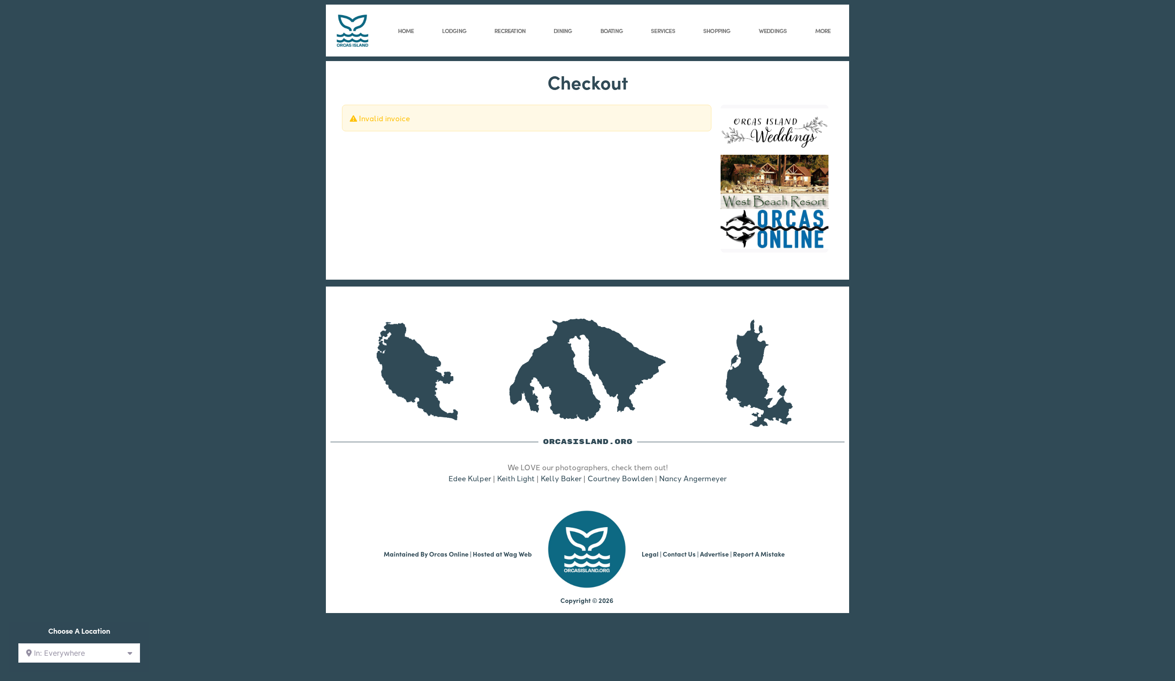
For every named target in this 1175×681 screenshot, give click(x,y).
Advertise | (716, 553)
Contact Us (679, 553)
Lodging (454, 30)
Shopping (717, 30)
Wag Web (518, 553)
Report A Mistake (759, 553)
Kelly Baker (561, 478)
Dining (563, 30)
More (823, 30)
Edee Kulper (469, 478)
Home (406, 30)
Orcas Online (449, 553)
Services (663, 30)
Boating (611, 30)
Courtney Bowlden (620, 478)
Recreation (510, 30)
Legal (650, 553)
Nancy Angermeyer (693, 478)
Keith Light (516, 478)
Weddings (773, 30)
